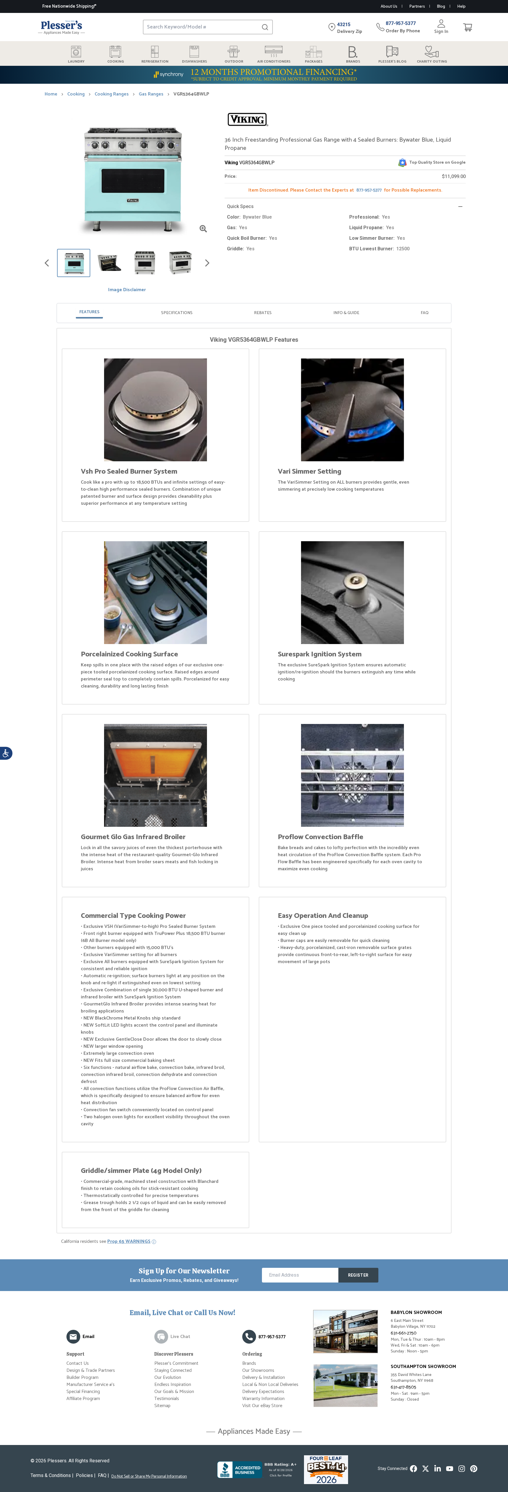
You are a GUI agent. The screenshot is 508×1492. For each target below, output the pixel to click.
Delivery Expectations (263, 1392)
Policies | (86, 1475)
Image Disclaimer (127, 290)
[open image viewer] (203, 228)
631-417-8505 (403, 1387)
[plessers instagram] (461, 1468)
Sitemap (162, 1406)
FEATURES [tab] (89, 312)
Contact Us (77, 1363)
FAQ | (103, 1475)
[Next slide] (207, 263)
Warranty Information (263, 1399)
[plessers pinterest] (473, 1468)
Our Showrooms (258, 1370)
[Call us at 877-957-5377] (249, 1337)
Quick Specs (240, 206)
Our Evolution (167, 1378)
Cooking (76, 94)
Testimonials (166, 1399)
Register (358, 1275)
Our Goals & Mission (174, 1392)
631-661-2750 (404, 1333)
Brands (249, 1363)
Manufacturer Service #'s (90, 1385)
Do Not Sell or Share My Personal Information (149, 1477)
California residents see (106, 1241)
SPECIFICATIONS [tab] (177, 313)
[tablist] (254, 313)
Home (51, 94)
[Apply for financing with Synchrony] (254, 75)
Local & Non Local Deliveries (270, 1385)
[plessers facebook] (413, 1468)
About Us (389, 7)
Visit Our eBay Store (262, 1406)
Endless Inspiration (172, 1385)
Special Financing (83, 1392)
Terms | (52, 1475)
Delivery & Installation (263, 1378)
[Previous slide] (46, 263)
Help (461, 7)
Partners (417, 7)
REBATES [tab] (263, 313)
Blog (441, 7)
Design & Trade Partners (90, 1370)
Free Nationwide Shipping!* (69, 6)
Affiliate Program (83, 1399)
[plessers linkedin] (437, 1468)
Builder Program (82, 1378)
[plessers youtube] (449, 1468)
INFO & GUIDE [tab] (346, 313)
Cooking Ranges (112, 94)
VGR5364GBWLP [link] (191, 94)
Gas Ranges (151, 94)
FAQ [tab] (425, 313)
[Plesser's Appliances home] (61, 27)
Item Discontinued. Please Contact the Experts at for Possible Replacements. (345, 190)
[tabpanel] (254, 782)
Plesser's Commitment (176, 1363)
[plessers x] (425, 1468)
